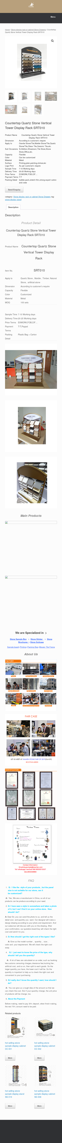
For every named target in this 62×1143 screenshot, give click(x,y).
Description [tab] (13, 207)
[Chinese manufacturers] (31, 4)
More (10, 1058)
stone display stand (13, 199)
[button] (52, 40)
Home (7, 29)
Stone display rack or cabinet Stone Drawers (28, 29)
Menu (53, 16)
